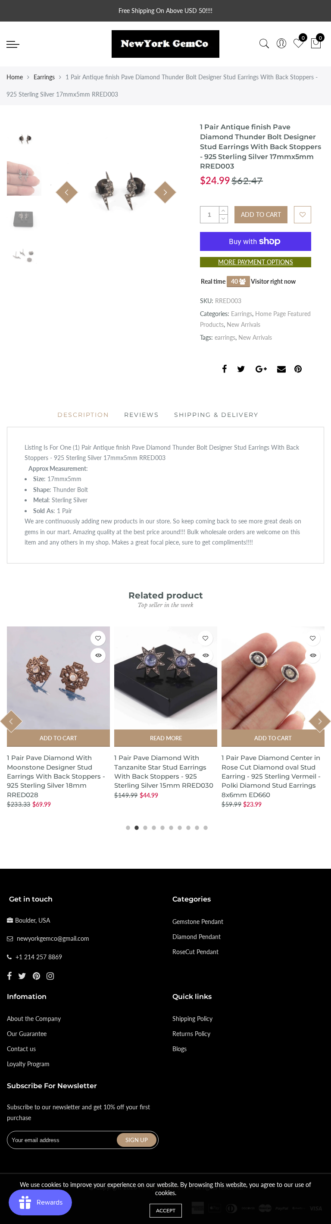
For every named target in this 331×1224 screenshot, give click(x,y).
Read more (166, 738)
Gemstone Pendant (197, 921)
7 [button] (178, 826)
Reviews (141, 415)
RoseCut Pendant (195, 951)
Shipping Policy (192, 1018)
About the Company (34, 1018)
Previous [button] (66, 192)
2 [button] (135, 826)
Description (83, 415)
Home (14, 77)
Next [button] (165, 192)
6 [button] (170, 826)
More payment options (255, 262)
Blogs (179, 1048)
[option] (116, 192)
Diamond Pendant (196, 936)
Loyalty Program (28, 1063)
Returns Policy (191, 1033)
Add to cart (58, 738)
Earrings (44, 77)
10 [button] (204, 826)
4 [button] (152, 826)
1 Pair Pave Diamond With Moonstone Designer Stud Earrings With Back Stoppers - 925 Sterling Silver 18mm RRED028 (56, 776)
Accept (165, 1210)
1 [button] (127, 826)
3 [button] (144, 826)
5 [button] (161, 826)
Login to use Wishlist (302, 214)
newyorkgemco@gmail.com (53, 938)
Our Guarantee (27, 1033)
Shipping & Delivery (216, 415)
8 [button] (187, 826)
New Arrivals (243, 324)
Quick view (98, 655)
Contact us (21, 1048)
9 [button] (196, 826)
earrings (225, 337)
